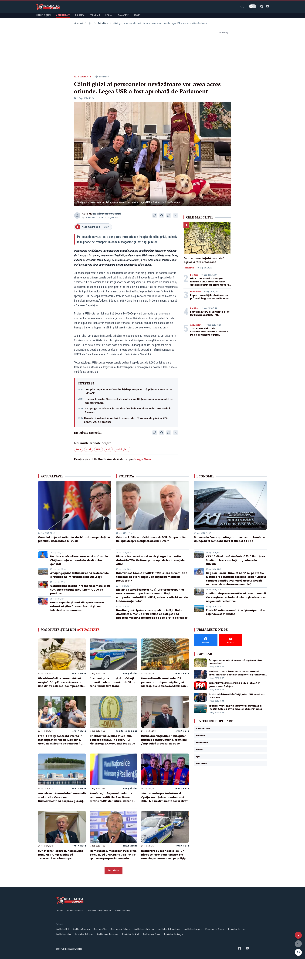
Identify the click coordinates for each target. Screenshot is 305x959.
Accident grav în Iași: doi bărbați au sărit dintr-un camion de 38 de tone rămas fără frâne (112, 682)
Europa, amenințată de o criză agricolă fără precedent (203, 260)
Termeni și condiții (75, 910)
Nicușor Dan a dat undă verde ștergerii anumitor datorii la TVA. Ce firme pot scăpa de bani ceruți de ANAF (150, 560)
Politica (194, 275)
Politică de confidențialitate (99, 910)
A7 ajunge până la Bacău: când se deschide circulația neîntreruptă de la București (128, 410)
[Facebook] (262, 6)
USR (98, 449)
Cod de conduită (122, 910)
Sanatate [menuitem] (123, 15)
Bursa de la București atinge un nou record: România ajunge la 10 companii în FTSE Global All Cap (229, 539)
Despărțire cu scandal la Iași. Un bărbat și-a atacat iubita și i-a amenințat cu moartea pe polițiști (164, 854)
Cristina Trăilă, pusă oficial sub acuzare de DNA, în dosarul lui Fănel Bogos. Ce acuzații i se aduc (112, 739)
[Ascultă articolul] (298, 935)
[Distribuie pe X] (175, 215)
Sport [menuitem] (137, 15)
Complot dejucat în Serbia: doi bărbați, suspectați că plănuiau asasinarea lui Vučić (129, 391)
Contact (59, 910)
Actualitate (103, 23)
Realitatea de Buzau (151, 934)
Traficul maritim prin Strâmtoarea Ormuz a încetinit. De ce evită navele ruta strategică (209, 333)
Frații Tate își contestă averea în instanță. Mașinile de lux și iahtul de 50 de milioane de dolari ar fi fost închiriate (60, 741)
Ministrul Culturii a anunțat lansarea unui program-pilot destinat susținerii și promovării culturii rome (209, 283)
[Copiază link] (154, 215)
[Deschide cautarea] (242, 6)
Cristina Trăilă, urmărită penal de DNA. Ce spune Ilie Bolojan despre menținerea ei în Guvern (151, 539)
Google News (142, 459)
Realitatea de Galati (107, 213)
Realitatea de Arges (193, 929)
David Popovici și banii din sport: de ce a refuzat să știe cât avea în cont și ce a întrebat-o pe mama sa (77, 606)
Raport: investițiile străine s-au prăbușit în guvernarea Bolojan (209, 297)
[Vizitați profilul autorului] (77, 215)
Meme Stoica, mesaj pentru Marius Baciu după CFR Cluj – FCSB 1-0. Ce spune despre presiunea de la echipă (113, 856)
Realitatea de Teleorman (108, 934)
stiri (88, 449)
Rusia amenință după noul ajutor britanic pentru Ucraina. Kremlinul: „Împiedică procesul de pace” (164, 739)
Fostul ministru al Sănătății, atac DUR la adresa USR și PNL (210, 313)
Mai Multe (113, 870)
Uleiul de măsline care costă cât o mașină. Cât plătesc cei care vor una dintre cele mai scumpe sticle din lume (61, 684)
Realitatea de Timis (236, 929)
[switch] (252, 6)
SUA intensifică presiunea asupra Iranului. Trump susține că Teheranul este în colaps (60, 854)
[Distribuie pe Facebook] (161, 215)
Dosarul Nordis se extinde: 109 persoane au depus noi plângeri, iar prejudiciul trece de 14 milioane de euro (164, 684)
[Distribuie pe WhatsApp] (168, 215)
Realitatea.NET (62, 929)
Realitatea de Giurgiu (173, 934)
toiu (78, 449)
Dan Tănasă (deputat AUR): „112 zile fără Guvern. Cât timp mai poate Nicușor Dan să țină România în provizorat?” (151, 576)
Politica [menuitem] (80, 15)
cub (108, 449)
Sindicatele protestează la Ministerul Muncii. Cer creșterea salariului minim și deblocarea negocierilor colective (236, 597)
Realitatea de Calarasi (120, 929)
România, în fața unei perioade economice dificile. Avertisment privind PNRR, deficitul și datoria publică (111, 799)
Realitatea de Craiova (214, 929)
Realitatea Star (100, 929)
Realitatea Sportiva (81, 929)
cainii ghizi (122, 449)
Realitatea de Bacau (84, 934)
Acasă (80, 23)
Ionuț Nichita (79, 673)
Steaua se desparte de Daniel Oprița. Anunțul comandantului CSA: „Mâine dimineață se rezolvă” (164, 797)
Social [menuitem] (109, 15)
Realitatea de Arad (130, 934)
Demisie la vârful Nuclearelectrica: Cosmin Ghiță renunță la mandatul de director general (129, 400)
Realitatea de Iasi (63, 934)
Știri (90, 23)
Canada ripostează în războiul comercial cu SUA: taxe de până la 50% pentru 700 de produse (126, 419)
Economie (188, 268)
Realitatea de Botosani (144, 929)
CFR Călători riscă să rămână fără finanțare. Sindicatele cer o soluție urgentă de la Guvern (236, 560)
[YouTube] (267, 6)
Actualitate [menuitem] (63, 15)
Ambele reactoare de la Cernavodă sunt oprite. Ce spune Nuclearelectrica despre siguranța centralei (62, 799)
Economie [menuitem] (95, 15)
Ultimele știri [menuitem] (43, 15)
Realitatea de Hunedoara (169, 929)
